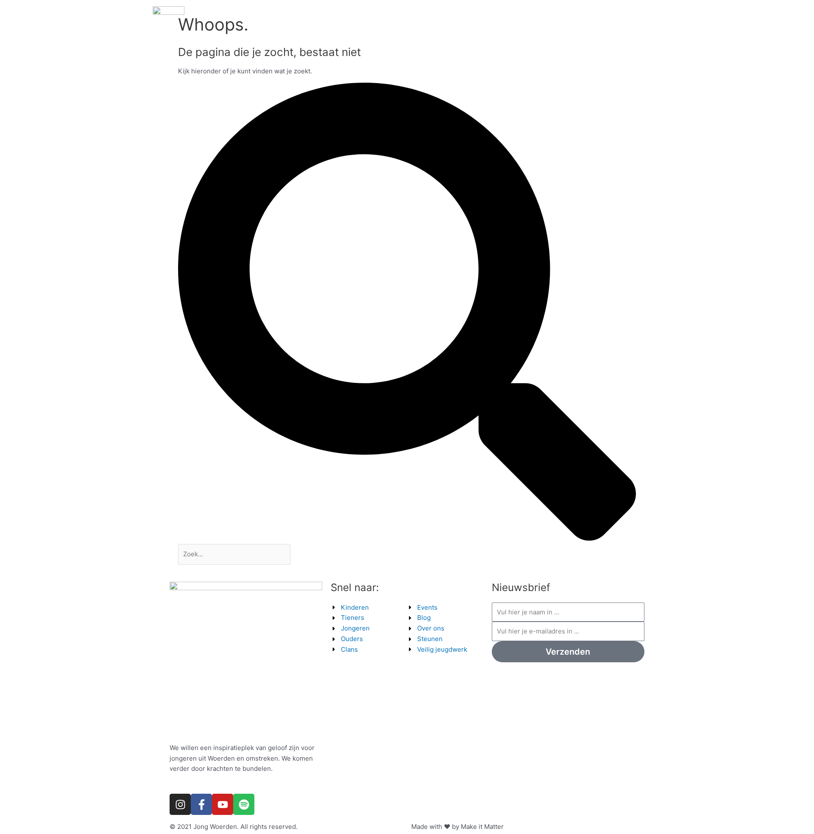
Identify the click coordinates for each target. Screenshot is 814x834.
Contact (636, 22)
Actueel (424, 22)
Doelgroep (465, 22)
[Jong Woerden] (168, 22)
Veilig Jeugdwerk (526, 22)
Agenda (389, 22)
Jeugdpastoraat (588, 22)
